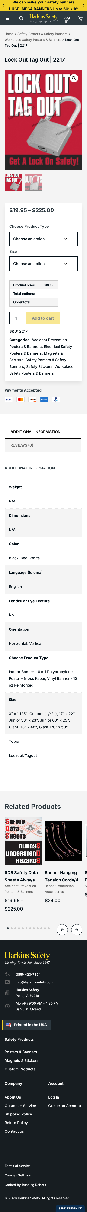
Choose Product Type (29, 226)
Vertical (35, 643)
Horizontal (18, 643)
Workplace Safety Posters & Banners (33, 40)
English (15, 586)
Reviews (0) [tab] (21, 445)
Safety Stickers (39, 366)
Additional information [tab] (35, 431)
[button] (3, 5)
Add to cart (43, 318)
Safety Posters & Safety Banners (42, 34)
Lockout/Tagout (23, 755)
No (11, 614)
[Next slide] (76, 929)
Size (13, 251)
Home (9, 34)
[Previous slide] (62, 929)
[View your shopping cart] (80, 18)
